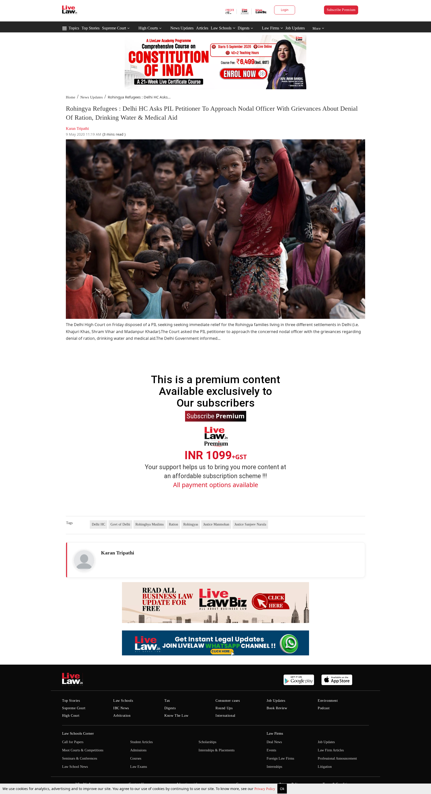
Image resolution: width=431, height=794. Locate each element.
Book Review (277, 708)
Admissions (138, 750)
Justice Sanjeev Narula (250, 524)
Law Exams (138, 767)
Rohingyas (190, 524)
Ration (173, 524)
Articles (202, 28)
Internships (274, 767)
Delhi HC (98, 524)
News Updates (182, 28)
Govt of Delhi (120, 524)
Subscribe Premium (341, 10)
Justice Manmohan (216, 524)
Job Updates (295, 28)
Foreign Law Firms (280, 758)
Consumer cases (228, 701)
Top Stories (91, 28)
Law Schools (221, 28)
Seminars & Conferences (79, 758)
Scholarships (207, 742)
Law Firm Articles (331, 750)
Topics (74, 28)
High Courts (148, 28)
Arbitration (122, 715)
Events (271, 750)
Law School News (75, 767)
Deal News (274, 742)
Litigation (325, 767)
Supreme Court (114, 28)
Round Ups (224, 708)
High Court (71, 715)
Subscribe (216, 416)
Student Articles (141, 742)
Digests (243, 28)
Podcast (323, 708)
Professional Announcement (337, 758)
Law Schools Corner (78, 733)
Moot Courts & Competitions (82, 750)
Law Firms (270, 28)
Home (70, 97)
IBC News (121, 708)
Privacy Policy (265, 789)
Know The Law (176, 715)
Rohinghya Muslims (149, 524)
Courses (135, 758)
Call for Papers (72, 742)
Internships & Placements (216, 750)
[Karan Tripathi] (84, 560)
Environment (328, 701)
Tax (167, 701)
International (225, 715)
